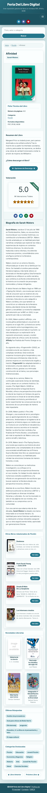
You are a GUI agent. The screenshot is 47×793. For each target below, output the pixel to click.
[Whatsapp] (26, 216)
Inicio (7, 45)
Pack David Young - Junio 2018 (24, 565)
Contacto (25, 789)
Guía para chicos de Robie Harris (19, 721)
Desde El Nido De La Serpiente (23, 588)
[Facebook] (23, 22)
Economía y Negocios (15, 757)
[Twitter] (19, 22)
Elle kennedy (11, 725)
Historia (10, 762)
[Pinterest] (28, 22)
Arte (17, 762)
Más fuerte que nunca (14, 696)
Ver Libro (35, 555)
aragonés (23, 725)
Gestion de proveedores (16, 716)
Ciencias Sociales (21, 766)
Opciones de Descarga (24, 168)
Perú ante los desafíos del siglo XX (32, 662)
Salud (9, 766)
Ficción (14, 45)
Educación (20, 752)
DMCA (32, 789)
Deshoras (20, 541)
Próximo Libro (31, 775)
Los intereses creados (25, 610)
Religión (29, 757)
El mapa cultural (13, 737)
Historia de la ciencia (14, 658)
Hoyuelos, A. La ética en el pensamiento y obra (22, 731)
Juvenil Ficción (32, 752)
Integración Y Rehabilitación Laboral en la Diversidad (33, 695)
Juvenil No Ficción (30, 762)
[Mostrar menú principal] (42, 16)
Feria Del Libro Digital (23, 4)
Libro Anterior (15, 775)
